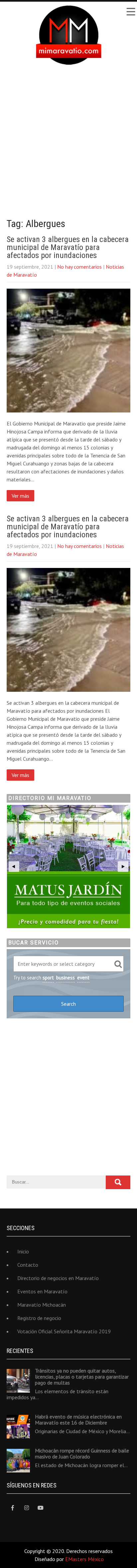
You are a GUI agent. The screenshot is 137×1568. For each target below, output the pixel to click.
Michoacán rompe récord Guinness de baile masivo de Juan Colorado (82, 1453)
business (65, 977)
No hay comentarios (79, 266)
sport (48, 977)
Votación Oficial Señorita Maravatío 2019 (64, 1331)
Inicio (23, 1251)
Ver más (20, 495)
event (83, 977)
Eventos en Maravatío (42, 1291)
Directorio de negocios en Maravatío (58, 1278)
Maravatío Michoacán (41, 1304)
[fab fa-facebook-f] (12, 1508)
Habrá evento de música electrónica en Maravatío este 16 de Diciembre (78, 1420)
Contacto (27, 1264)
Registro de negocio (39, 1318)
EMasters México (84, 1559)
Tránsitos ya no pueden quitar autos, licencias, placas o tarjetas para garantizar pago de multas (82, 1377)
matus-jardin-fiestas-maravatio (68, 866)
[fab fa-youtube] (40, 1508)
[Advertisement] (68, 136)
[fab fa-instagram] (26, 1508)
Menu (130, 11)
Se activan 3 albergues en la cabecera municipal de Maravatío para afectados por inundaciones (68, 247)
